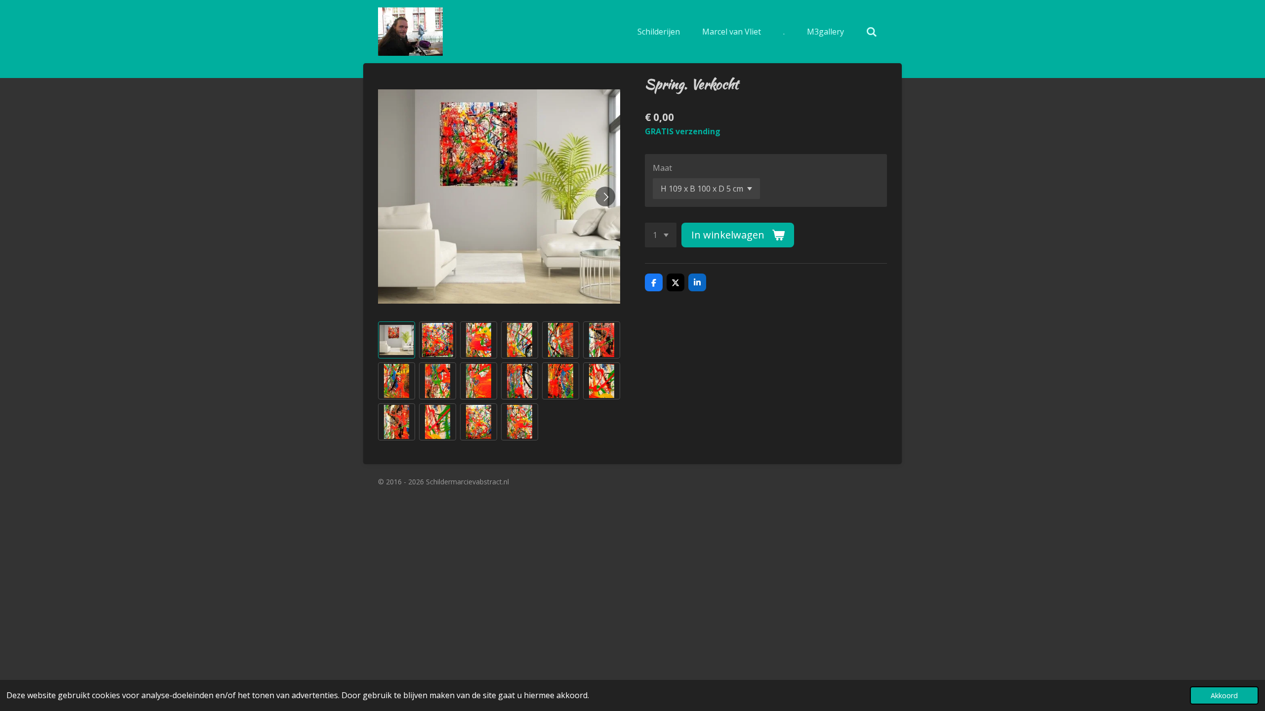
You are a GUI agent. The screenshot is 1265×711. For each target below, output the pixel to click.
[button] (396, 339)
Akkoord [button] (1224, 695)
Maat (662, 167)
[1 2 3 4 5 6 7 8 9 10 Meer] (660, 235)
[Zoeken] (871, 31)
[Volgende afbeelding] (605, 196)
